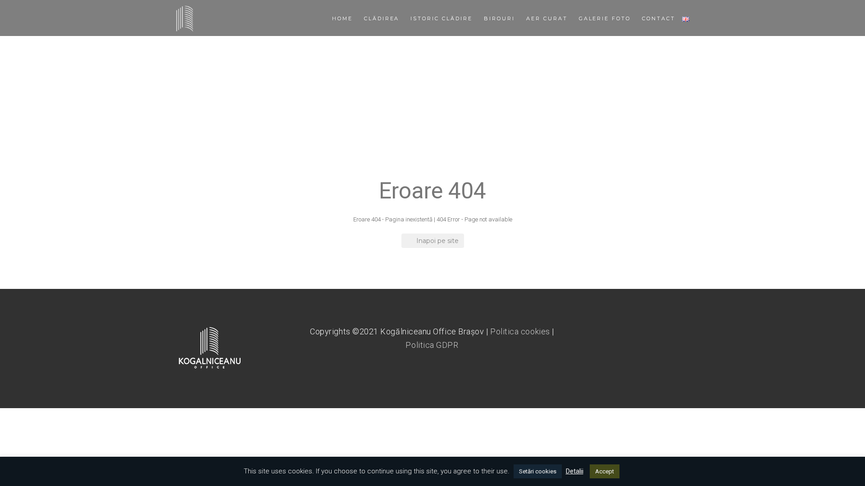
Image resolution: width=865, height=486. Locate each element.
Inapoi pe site (437, 241)
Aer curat (547, 18)
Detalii (574, 471)
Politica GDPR (431, 345)
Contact (658, 18)
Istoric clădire (441, 18)
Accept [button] (604, 471)
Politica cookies (520, 331)
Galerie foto (605, 18)
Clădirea (382, 18)
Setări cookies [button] (537, 471)
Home (342, 18)
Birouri (499, 18)
